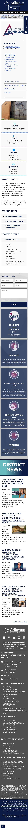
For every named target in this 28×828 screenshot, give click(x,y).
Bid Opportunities (10, 68)
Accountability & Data (10, 689)
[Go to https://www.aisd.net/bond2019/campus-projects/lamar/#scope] (14, 140)
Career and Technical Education (13, 761)
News (6, 63)
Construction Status (10, 61)
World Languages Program (11, 778)
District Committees (9, 727)
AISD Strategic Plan (10, 89)
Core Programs (8, 764)
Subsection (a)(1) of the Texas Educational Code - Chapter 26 (13, 795)
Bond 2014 (7, 92)
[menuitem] (4, 638)
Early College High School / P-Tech (14, 766)
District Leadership (9, 699)
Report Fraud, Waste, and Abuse (13, 753)
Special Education (8, 773)
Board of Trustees (9, 720)
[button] (14, 8)
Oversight (8, 70)
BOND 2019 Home (10, 54)
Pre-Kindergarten (8, 771)
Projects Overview (10, 57)
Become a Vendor (8, 743)
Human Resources (9, 703)
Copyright (6, 696)
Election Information (9, 730)
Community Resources (10, 694)
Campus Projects (10, 59)
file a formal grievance (17, 809)
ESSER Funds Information (11, 701)
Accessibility (7, 687)
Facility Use (6, 748)
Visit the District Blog (20, 622)
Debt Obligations (8, 746)
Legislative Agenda (9, 732)
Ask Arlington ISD (26, 23)
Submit (14, 304)
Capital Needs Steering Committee (15, 85)
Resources (8, 66)
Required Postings (9, 706)
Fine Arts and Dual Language (12, 769)
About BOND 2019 (10, 56)
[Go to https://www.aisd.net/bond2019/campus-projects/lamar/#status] (14, 127)
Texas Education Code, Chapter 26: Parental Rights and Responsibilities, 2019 (15, 710)
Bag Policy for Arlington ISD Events (14, 692)
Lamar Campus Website (12, 46)
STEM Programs (8, 776)
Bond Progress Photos (11, 65)
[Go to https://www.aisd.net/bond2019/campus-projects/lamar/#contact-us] (13, 168)
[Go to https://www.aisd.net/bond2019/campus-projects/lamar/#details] (14, 154)
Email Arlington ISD (11, 679)
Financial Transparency (11, 82)
